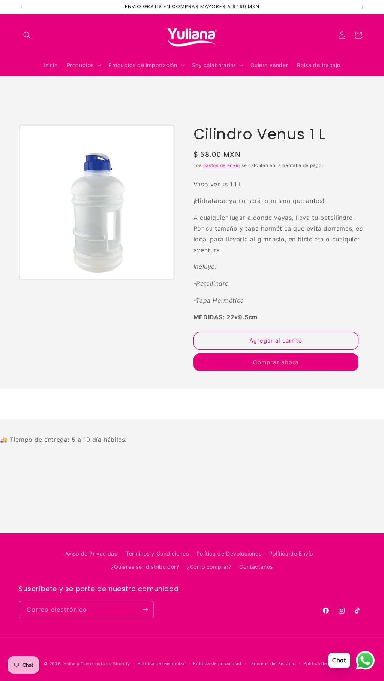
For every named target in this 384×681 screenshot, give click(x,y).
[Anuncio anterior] (21, 7)
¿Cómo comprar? (209, 566)
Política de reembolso (162, 663)
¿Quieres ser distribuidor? (145, 566)
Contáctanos (256, 566)
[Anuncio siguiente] (362, 7)
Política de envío (321, 663)
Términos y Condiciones (157, 553)
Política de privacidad (217, 663)
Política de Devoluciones (228, 553)
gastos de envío (221, 165)
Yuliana (72, 663)
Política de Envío (291, 553)
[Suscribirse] (145, 609)
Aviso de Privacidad (91, 553)
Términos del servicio (272, 663)
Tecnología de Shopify (105, 663)
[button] (27, 35)
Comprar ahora (276, 362)
